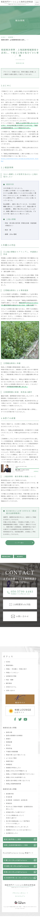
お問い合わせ (10, 690)
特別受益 (9, 748)
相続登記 (9, 764)
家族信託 (9, 803)
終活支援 (9, 797)
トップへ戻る (19, 543)
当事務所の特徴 (11, 676)
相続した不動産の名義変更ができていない (20, 774)
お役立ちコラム (11, 687)
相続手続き (10, 761)
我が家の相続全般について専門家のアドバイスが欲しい (18, 822)
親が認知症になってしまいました (17, 827)
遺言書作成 (10, 794)
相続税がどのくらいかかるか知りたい (19, 830)
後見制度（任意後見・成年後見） (17, 800)
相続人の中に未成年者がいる (16, 777)
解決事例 (20, 556)
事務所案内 (9, 665)
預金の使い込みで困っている (15, 755)
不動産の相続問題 (12, 751)
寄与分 (8, 745)
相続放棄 (9, 742)
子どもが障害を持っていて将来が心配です (15, 816)
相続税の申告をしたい (13, 768)
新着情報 (10, 37)
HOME (3, 37)
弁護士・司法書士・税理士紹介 (16, 669)
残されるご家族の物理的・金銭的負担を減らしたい (19, 808)
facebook (14, 719)
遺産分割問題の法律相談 (14, 735)
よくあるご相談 (11, 758)
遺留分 (8, 739)
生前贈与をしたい (12, 833)
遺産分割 (9, 732)
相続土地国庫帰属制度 (13, 784)
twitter (20, 719)
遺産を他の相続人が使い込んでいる (18, 780)
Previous (2, 633)
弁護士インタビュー (12, 672)
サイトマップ (19, 896)
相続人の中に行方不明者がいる (16, 771)
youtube (25, 719)
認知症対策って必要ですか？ (15, 812)
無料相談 (9, 683)
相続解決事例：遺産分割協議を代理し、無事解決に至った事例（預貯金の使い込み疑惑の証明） (7, 556)
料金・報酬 (9, 680)
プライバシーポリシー (19, 893)
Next (38, 633)
